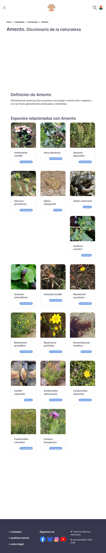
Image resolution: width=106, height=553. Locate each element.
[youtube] (63, 539)
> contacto (15, 531)
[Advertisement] (53, 59)
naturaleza (19, 22)
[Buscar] (4, 7)
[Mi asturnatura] (101, 8)
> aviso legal (16, 544)
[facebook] (43, 539)
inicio (9, 22)
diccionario (33, 22)
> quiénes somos (19, 537)
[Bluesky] (50, 539)
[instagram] (56, 539)
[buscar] (95, 8)
